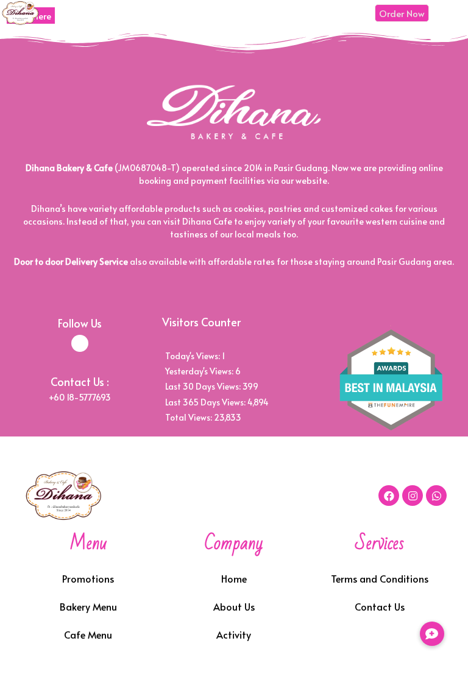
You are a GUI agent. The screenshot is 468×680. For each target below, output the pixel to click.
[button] (432, 634)
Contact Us (380, 606)
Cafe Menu (88, 634)
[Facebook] (388, 495)
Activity (233, 634)
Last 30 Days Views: (204, 386)
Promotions (88, 578)
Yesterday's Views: (200, 371)
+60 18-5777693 (80, 397)
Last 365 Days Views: (206, 402)
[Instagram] (412, 495)
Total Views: (189, 417)
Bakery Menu (88, 606)
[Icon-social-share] (79, 343)
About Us (234, 606)
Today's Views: (193, 356)
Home (234, 578)
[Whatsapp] (436, 495)
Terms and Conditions (379, 578)
